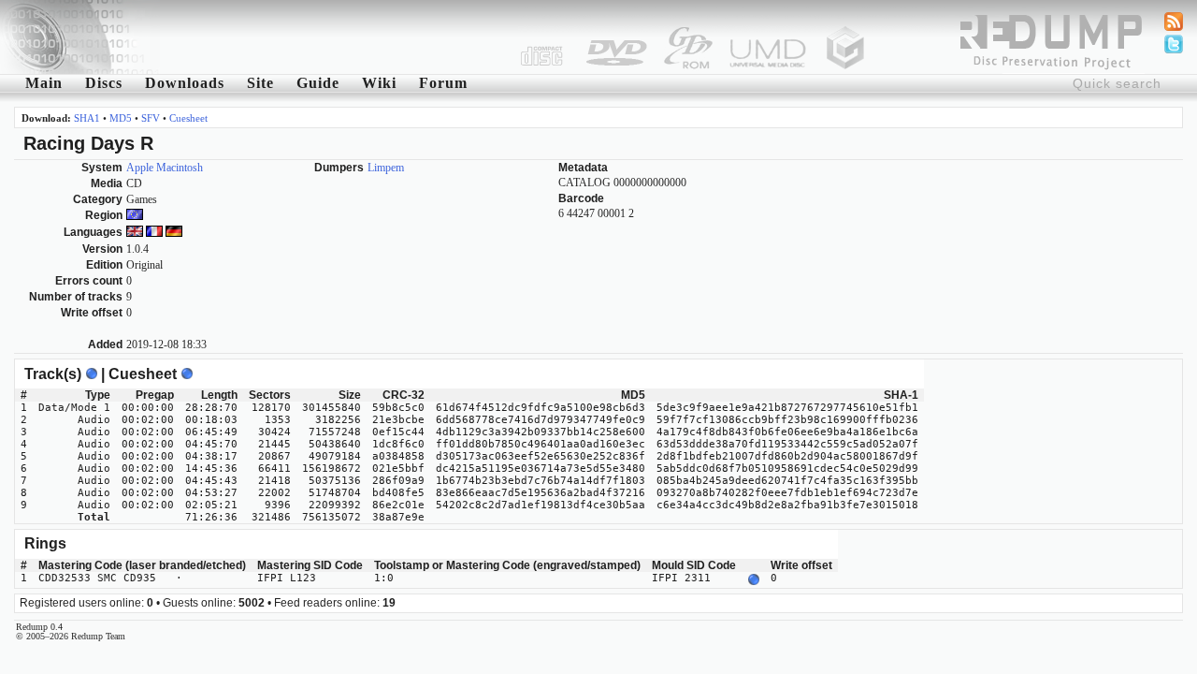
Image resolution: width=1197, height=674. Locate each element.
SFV (150, 118)
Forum (443, 83)
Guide (317, 83)
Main (44, 83)
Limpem (386, 167)
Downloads (184, 83)
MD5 (120, 118)
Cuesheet (188, 118)
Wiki (379, 83)
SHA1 (87, 118)
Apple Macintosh (164, 167)
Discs (104, 83)
